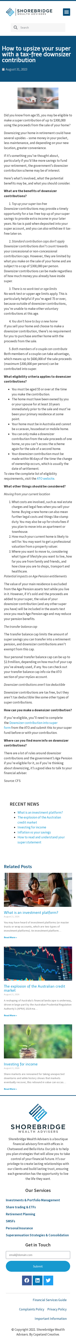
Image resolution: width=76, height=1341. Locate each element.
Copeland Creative (46, 1334)
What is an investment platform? (40, 812)
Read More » (10, 937)
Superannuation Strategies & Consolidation (37, 1235)
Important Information (51, 1318)
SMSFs (10, 1221)
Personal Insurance (19, 1228)
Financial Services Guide (50, 1300)
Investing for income (32, 827)
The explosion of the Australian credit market (34, 988)
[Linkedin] (37, 1280)
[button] (66, 12)
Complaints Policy (31, 1309)
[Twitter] (48, 1280)
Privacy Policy (57, 1309)
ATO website (45, 478)
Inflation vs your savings (34, 832)
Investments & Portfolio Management (33, 1200)
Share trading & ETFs (21, 1207)
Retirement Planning (20, 1214)
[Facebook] (27, 1280)
